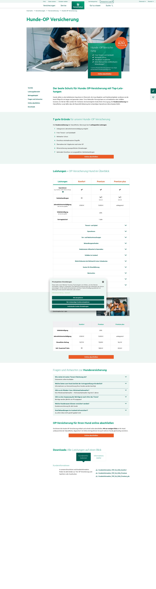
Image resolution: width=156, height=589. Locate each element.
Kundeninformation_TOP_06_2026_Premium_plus (114, 476)
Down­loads (31, 107)
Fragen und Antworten (35, 99)
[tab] (83, 457)
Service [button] (63, 5)
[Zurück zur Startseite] (78, 5)
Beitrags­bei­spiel (33, 95)
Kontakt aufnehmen (153, 91)
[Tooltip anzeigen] (63, 192)
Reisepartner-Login (106, 1)
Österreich (142, 1)
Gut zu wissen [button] (95, 5)
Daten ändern (52, 1)
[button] (91, 249)
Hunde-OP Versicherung (69, 11)
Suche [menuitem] (108, 5)
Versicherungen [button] (49, 5)
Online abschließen (104, 74)
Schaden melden (63, 1)
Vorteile (30, 88)
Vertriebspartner (92, 1)
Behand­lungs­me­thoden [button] (91, 243)
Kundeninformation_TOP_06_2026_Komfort (112, 470)
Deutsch (150, 1)
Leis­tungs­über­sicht (34, 92)
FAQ (44, 1)
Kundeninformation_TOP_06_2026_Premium (112, 473)
